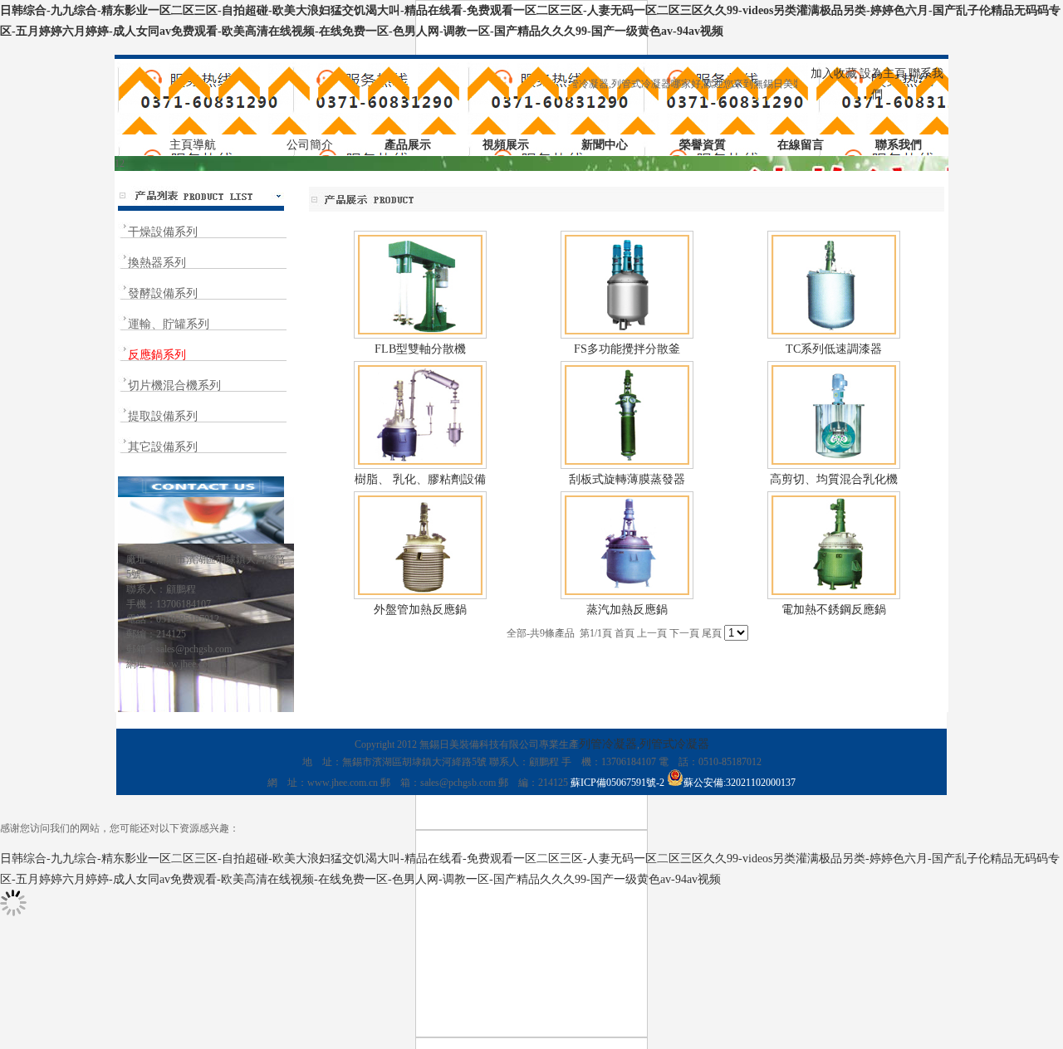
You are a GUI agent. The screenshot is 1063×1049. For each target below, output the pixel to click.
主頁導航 (192, 145)
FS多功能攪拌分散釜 (627, 349)
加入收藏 (834, 73)
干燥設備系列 (163, 232)
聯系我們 (898, 145)
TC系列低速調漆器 (834, 349)
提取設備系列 (163, 416)
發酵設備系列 (163, 293)
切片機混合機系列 (174, 385)
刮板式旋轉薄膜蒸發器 (627, 479)
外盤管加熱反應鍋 (420, 609)
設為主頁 (883, 73)
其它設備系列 (163, 447)
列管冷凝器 (608, 744)
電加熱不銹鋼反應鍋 (833, 609)
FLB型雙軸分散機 (420, 349)
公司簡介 (310, 145)
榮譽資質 (702, 145)
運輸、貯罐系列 (168, 324)
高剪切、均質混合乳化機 (834, 479)
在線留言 (800, 145)
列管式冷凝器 (674, 744)
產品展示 (408, 145)
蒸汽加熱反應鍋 (627, 609)
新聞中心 (604, 145)
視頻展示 (506, 145)
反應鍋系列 (157, 355)
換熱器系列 (157, 262)
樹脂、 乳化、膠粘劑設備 (420, 479)
